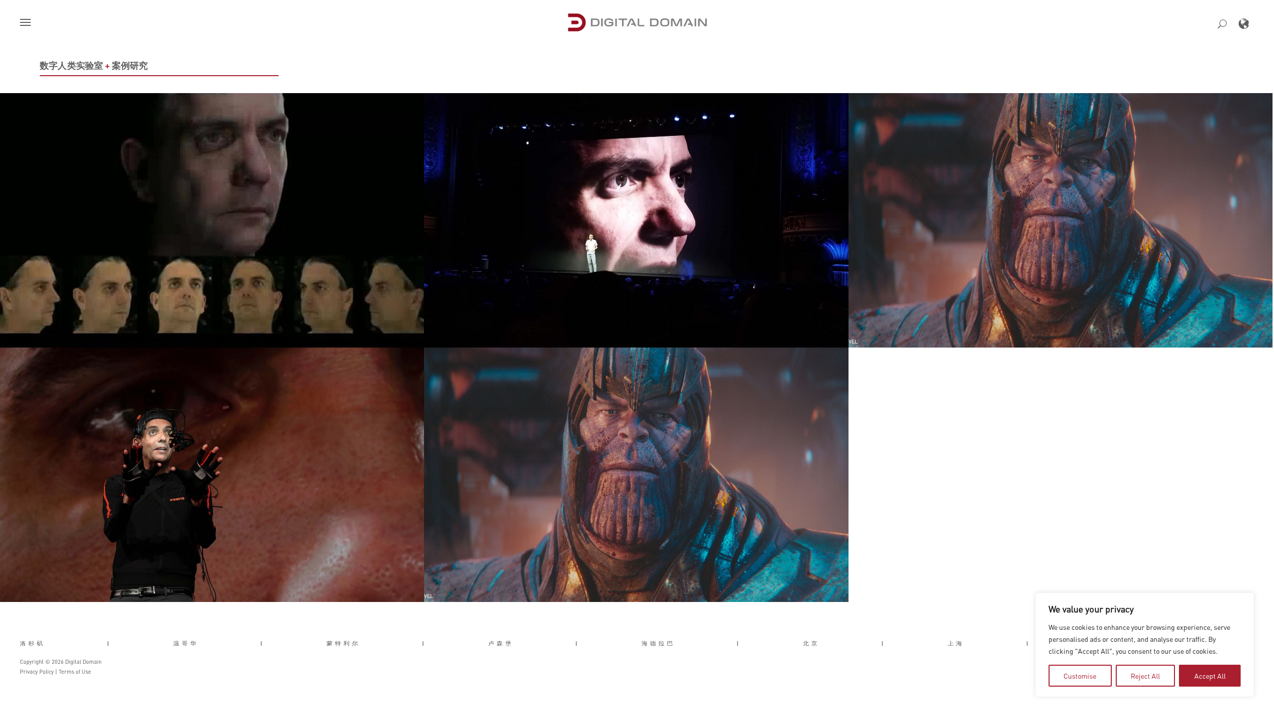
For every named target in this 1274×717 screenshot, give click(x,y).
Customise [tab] (1079, 675)
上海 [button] (956, 643)
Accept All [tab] (1210, 675)
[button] (27, 23)
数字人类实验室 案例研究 (94, 65)
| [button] (109, 643)
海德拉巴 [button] (658, 643)
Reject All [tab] (1145, 675)
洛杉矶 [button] (32, 643)
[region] (1144, 645)
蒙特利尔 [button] (343, 643)
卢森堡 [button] (501, 643)
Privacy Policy (37, 671)
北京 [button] (811, 643)
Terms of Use (75, 671)
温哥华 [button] (186, 643)
